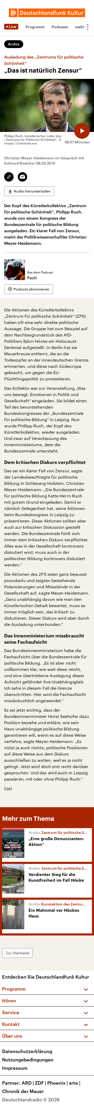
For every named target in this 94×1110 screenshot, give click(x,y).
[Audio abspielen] (82, 131)
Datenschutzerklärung (27, 1051)
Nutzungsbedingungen (28, 1059)
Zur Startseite (17, 953)
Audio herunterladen (32, 191)
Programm (35, 27)
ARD (28, 1083)
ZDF (40, 1083)
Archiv (14, 44)
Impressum (15, 1068)
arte (74, 1083)
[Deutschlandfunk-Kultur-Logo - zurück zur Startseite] (47, 12)
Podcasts (60, 27)
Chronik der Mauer (23, 1091)
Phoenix (57, 1083)
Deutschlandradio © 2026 (31, 1099)
